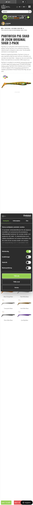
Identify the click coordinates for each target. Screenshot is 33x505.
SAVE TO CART (6, 502)
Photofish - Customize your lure (13, 28)
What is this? (7, 24)
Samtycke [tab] (6, 220)
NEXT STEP (18, 502)
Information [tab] (16, 220)
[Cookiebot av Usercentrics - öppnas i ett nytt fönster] (23, 216)
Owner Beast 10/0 (19, 68)
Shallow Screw (15, 64)
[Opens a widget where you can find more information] (27, 503)
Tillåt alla (16, 276)
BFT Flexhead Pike (22, 62)
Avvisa (17, 287)
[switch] (28, 256)
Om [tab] (27, 220)
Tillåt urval (16, 282)
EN (19, 7)
